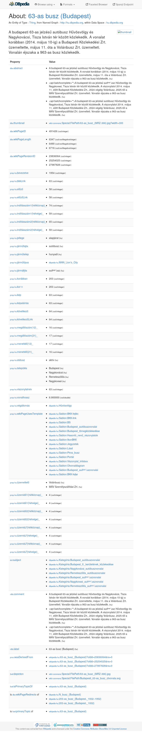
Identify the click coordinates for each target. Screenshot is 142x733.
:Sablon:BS (59, 422)
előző (16, 189)
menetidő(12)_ (21, 343)
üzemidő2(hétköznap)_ (26, 511)
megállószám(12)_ (24, 327)
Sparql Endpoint (124, 4)
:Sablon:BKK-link (62, 418)
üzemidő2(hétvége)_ (25, 519)
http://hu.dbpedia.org (71, 22)
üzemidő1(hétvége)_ (25, 503)
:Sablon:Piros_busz (64, 452)
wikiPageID (18, 131)
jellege (17, 238)
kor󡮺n (16, 286)
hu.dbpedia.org (114, 22)
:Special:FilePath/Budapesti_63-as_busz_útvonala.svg (85, 678)
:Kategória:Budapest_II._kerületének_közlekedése (81, 564)
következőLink (21, 319)
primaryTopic (21, 711)
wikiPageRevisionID (22, 156)
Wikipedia (47, 728)
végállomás (20, 405)
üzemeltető (19, 482)
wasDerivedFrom (21, 657)
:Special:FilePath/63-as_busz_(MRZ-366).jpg (79, 674)
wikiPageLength (20, 139)
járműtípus (19, 262)
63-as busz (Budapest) (59, 15)
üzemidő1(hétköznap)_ (26, 495)
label (14, 649)
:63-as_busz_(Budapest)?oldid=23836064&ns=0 (80, 657)
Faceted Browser (98, 4)
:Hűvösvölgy (60, 405)
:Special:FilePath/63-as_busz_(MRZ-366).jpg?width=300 (86, 123)
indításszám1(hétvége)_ (27, 213)
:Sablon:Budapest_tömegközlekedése (74, 431)
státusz (17, 360)
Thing (32, 22)
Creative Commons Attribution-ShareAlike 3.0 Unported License (100, 728)
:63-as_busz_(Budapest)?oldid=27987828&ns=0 (80, 665)
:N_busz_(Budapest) (65, 694)
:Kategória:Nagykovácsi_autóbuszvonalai (76, 568)
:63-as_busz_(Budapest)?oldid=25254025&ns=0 (80, 661)
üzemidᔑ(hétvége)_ (24, 535)
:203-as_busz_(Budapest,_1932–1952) (75, 698)
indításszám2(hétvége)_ (27, 229)
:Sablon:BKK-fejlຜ (63, 474)
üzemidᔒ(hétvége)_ (24, 551)
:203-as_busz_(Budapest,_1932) (71, 703)
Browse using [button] (45, 4)
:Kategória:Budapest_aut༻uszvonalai (75, 577)
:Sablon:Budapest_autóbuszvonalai (73, 426)
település (18, 368)
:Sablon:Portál (61, 457)
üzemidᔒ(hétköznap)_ (25, 543)
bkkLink (17, 181)
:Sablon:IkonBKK (63, 439)
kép (15, 295)
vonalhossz (19, 397)
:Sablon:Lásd (61, 448)
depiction (17, 674)
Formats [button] (68, 4)
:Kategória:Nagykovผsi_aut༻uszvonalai (76, 581)
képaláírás (19, 303)
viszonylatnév (21, 389)
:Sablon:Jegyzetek (63, 444)
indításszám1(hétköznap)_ (28, 205)
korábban (19, 278)
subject (15, 560)
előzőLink (19, 197)
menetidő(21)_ (21, 352)
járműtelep (19, 254)
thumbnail (17, 123)
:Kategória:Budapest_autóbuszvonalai (74, 560)
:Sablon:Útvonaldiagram (67, 465)
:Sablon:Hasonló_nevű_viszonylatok (73, 435)
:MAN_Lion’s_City (63, 262)
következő (19, 311)
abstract (16, 68)
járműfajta (19, 246)
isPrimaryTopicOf (21, 686)
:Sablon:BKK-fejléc (63, 413)
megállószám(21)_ (24, 335)
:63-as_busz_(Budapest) (67, 686)
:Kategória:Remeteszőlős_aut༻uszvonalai (77, 586)
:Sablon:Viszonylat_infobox (68, 461)
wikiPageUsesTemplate (26, 413)
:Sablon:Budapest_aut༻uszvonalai (73, 470)
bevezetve (19, 173)
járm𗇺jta (18, 270)
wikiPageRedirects (24, 694)
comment (17, 594)
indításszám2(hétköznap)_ (28, 221)
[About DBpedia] (19, 4)
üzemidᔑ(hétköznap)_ (25, 527)
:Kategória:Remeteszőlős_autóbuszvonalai (77, 573)
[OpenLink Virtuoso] (42, 724)
